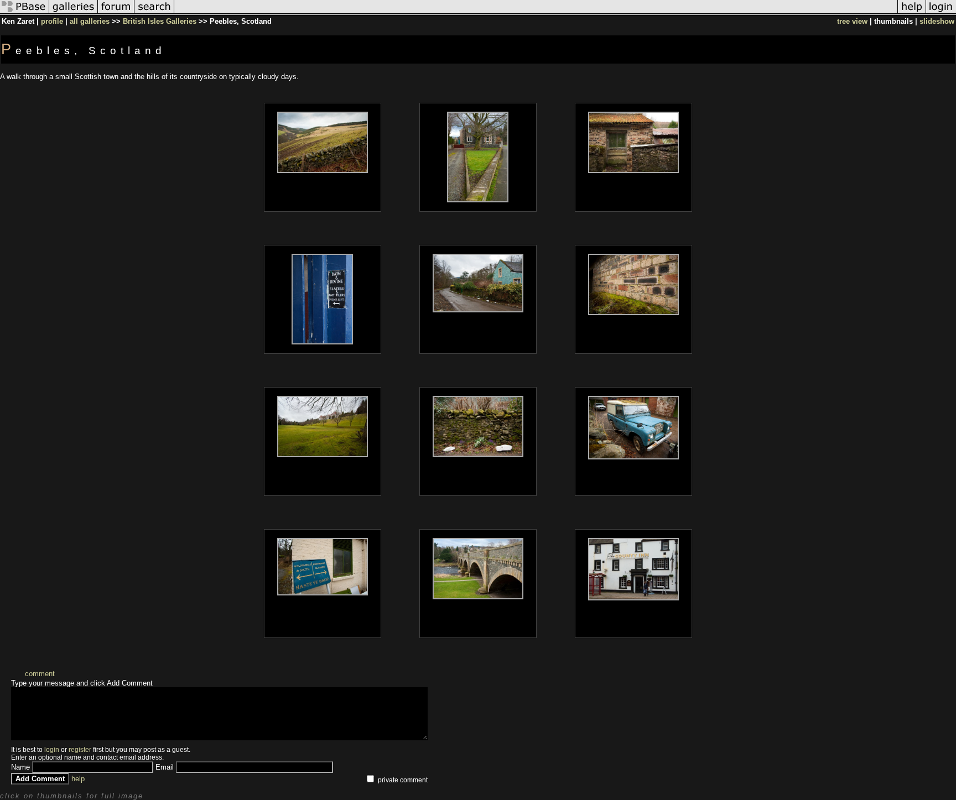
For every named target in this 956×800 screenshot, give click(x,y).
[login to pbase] (941, 13)
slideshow (936, 21)
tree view (852, 21)
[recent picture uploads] (73, 13)
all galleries (90, 21)
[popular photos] (535, 13)
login (51, 750)
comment (40, 674)
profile (52, 21)
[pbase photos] (24, 13)
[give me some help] (911, 13)
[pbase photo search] (154, 13)
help (78, 779)
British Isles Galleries (159, 21)
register (80, 750)
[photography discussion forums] (116, 13)
